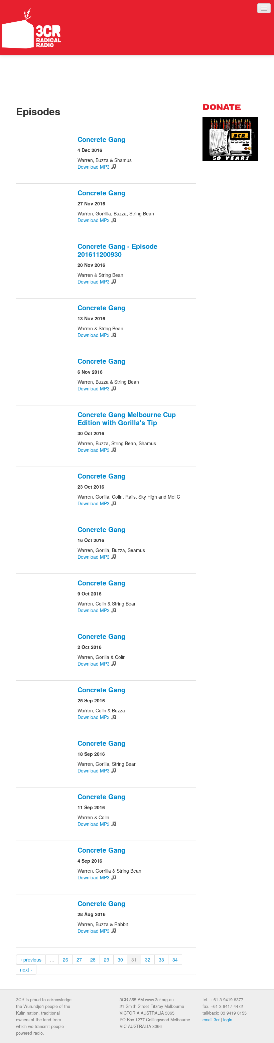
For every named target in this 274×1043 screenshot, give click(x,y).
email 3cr (211, 1020)
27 (79, 959)
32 (147, 959)
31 (134, 959)
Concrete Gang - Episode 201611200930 (117, 250)
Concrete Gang (101, 139)
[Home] (32, 28)
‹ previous (30, 959)
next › (26, 969)
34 (175, 959)
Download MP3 (94, 166)
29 (106, 959)
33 (161, 959)
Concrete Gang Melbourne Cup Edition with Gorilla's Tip (127, 418)
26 (65, 959)
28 (93, 959)
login (227, 1020)
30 (120, 959)
